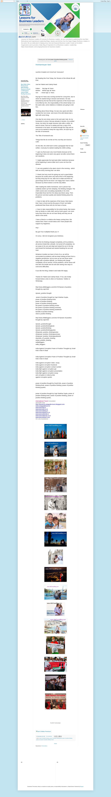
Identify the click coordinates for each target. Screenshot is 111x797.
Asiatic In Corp (85, 135)
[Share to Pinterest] (61, 736)
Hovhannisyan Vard (43, 65)
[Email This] (55, 736)
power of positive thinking (44, 738)
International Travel (42, 401)
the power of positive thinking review (46, 739)
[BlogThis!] (56, 736)
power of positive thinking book (56, 738)
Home (55, 743)
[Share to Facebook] (59, 736)
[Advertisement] (40, 52)
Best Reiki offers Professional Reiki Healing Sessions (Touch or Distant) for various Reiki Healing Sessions (26, 89)
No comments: (49, 736)
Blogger (81, 786)
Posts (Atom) (44, 746)
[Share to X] (58, 736)
